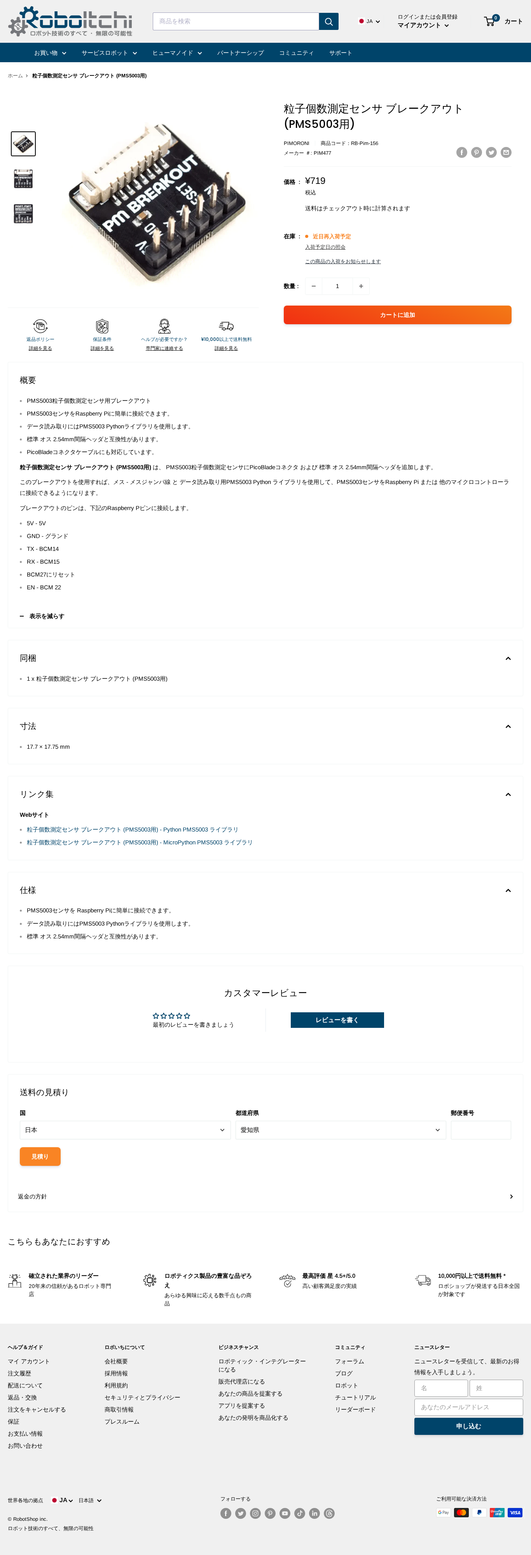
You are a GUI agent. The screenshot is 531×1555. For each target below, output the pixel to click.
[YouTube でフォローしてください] (284, 1513)
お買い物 (46, 52)
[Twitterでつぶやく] (491, 152)
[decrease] (314, 286)
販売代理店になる (241, 1381)
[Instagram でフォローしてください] (255, 1513)
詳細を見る (40, 348)
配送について (25, 1385)
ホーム (15, 76)
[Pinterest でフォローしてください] (270, 1513)
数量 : (291, 286)
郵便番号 (462, 1112)
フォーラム (349, 1361)
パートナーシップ (240, 52)
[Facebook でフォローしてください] (225, 1513)
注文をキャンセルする (37, 1409)
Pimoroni (296, 143)
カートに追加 (397, 314)
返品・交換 (22, 1397)
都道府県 (247, 1112)
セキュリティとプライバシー (142, 1397)
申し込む (468, 1426)
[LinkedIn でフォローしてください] (314, 1513)
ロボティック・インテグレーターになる (262, 1365)
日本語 (88, 1500)
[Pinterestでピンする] (476, 152)
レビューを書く (337, 1020)
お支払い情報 (25, 1433)
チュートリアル (355, 1397)
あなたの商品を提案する (250, 1393)
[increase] (361, 286)
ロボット (346, 1385)
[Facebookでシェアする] (461, 152)
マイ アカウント (29, 1361)
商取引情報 (119, 1409)
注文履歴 (19, 1373)
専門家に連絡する (164, 348)
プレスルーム (122, 1421)
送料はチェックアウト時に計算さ (349, 208)
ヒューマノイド (173, 52)
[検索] (329, 21)
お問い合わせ (25, 1445)
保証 (13, 1421)
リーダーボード (355, 1409)
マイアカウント (420, 25)
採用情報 (116, 1373)
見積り (40, 1156)
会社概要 (116, 1361)
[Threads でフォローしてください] (329, 1513)
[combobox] (236, 21)
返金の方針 (32, 1196)
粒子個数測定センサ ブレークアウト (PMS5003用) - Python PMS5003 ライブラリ (133, 829)
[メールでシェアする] (506, 152)
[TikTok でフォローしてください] (299, 1513)
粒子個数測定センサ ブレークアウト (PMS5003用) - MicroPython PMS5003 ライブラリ (140, 842)
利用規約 (116, 1385)
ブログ (344, 1373)
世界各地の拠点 (25, 1500)
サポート (341, 52)
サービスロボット (106, 52)
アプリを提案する (241, 1405)
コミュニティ (296, 52)
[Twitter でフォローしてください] (240, 1513)
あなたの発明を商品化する (253, 1417)
